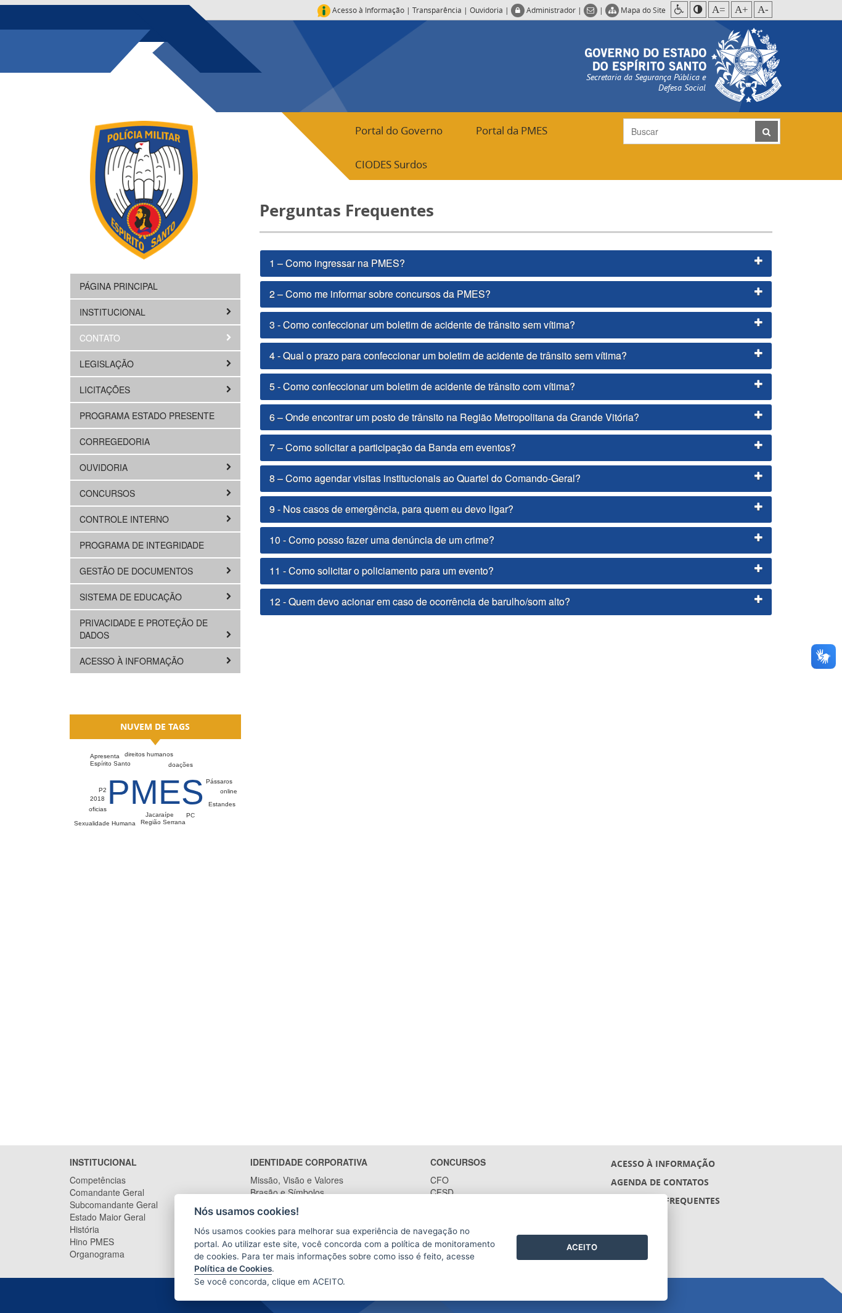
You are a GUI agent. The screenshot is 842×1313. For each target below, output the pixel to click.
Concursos (108, 493)
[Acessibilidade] (679, 9)
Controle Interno (125, 519)
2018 (97, 798)
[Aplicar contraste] (698, 9)
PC (190, 815)
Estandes (221, 804)
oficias (98, 809)
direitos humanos (149, 754)
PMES (155, 792)
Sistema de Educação (132, 597)
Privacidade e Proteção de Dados (144, 628)
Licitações (106, 389)
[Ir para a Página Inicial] (144, 189)
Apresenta (105, 756)
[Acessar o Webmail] (591, 10)
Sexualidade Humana (105, 823)
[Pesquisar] (766, 131)
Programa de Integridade (142, 545)
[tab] (516, 263)
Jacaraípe (159, 814)
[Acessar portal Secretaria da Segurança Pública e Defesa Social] (683, 63)
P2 (103, 790)
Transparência (437, 10)
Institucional (114, 312)
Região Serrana (163, 822)
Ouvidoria (486, 10)
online (228, 791)
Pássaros (219, 781)
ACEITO (581, 1247)
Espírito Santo (110, 763)
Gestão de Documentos (137, 571)
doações (180, 764)
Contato (101, 338)
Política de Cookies (233, 1269)
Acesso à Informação (133, 661)
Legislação (108, 364)
